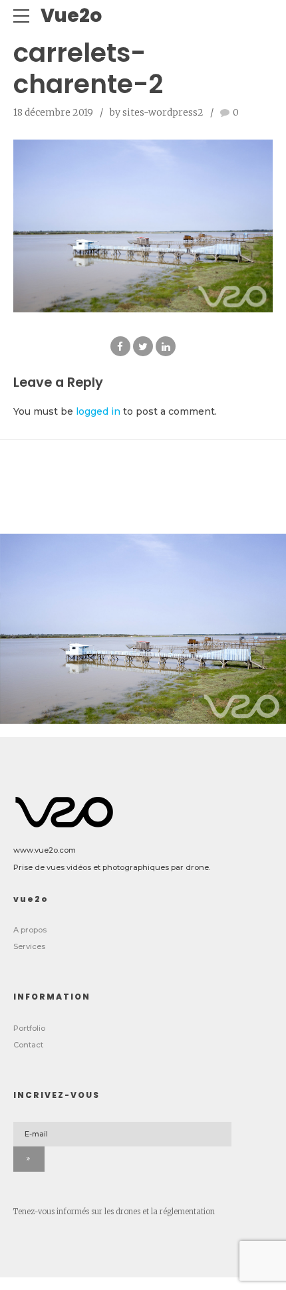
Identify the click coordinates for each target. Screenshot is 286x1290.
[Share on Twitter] (143, 346)
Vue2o (71, 16)
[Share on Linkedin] (166, 346)
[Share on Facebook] (120, 346)
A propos (30, 929)
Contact (28, 1044)
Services (29, 946)
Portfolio (29, 1028)
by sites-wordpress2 (157, 112)
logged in (98, 411)
